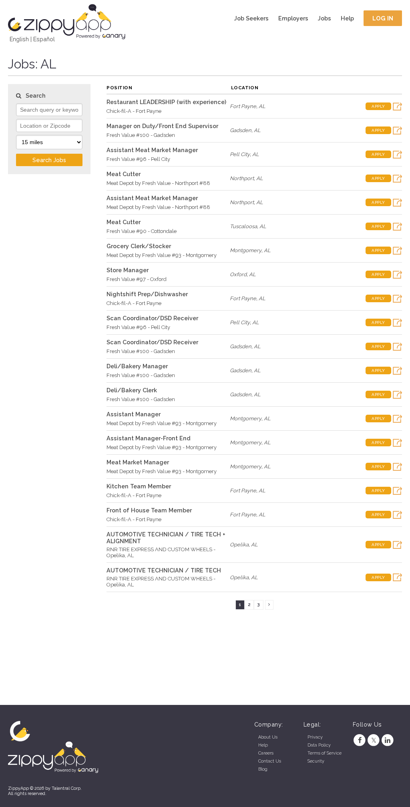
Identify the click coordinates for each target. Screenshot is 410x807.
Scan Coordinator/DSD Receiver (152, 318)
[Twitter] (374, 740)
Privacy (315, 737)
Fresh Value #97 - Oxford (137, 279)
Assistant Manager (134, 414)
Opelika (239, 545)
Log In (383, 18)
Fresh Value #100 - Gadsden (141, 135)
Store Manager (128, 270)
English (19, 39)
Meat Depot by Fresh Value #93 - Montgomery (162, 255)
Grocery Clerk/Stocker (139, 246)
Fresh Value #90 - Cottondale (142, 231)
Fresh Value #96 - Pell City (138, 159)
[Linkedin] (388, 740)
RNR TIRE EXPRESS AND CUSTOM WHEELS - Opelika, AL (161, 552)
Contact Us (269, 761)
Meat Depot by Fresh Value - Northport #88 (158, 183)
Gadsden (240, 130)
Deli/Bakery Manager (137, 366)
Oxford (238, 274)
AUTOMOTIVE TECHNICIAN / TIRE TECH (164, 570)
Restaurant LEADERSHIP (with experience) (166, 101)
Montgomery (245, 250)
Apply (378, 106)
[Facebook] (360, 740)
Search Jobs (49, 160)
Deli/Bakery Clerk (132, 390)
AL (262, 106)
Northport (242, 178)
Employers (293, 18)
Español (44, 39)
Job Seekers (251, 18)
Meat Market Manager (138, 462)
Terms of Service (325, 753)
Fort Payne (243, 106)
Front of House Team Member (149, 510)
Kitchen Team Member (139, 486)
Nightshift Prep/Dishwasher (147, 294)
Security (316, 761)
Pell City (240, 154)
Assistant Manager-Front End (149, 438)
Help (347, 18)
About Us (267, 737)
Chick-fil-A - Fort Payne (134, 111)
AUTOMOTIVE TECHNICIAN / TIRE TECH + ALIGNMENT (166, 537)
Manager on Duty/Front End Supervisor (162, 125)
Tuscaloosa (243, 226)
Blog (262, 769)
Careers (265, 753)
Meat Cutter (124, 174)
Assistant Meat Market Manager (152, 150)
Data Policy (319, 745)
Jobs (324, 18)
